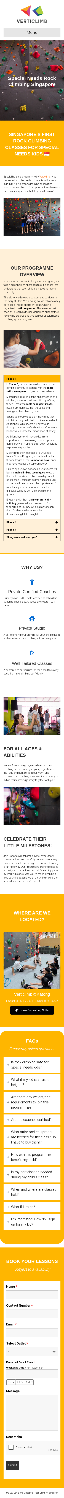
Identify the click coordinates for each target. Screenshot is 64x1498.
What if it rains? (23, 1207)
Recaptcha (14, 1437)
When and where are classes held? (33, 1192)
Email (11, 1324)
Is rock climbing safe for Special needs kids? (30, 1064)
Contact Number (19, 1305)
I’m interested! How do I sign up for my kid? (33, 1221)
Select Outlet (17, 1343)
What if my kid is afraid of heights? (31, 1082)
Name (11, 1286)
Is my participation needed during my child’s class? (31, 1174)
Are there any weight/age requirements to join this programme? (31, 1102)
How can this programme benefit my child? (31, 1157)
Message (13, 1391)
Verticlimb (44, 176)
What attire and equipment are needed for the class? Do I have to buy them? (33, 1137)
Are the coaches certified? (31, 1119)
